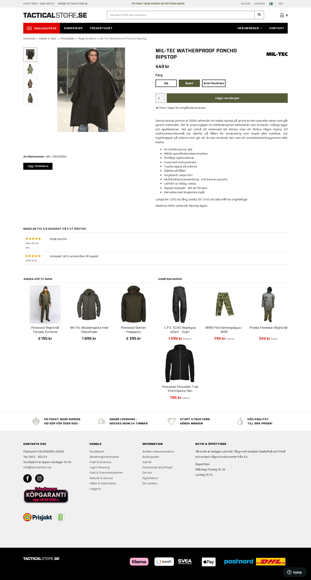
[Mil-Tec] (277, 54)
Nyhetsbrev (150, 478)
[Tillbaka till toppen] (282, 574)
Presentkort (101, 28)
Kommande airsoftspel (157, 467)
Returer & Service (101, 478)
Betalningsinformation (104, 456)
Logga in (259, 3)
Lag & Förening (99, 467)
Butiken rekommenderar (158, 451)
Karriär (147, 462)
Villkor (245, 3)
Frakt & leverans (100, 462)
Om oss (147, 472)
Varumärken (248, 28)
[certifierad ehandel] (60, 517)
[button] (259, 15)
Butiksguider (150, 456)
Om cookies (149, 483)
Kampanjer (73, 28)
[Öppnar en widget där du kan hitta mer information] (294, 572)
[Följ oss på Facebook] (27, 478)
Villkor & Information (102, 483)
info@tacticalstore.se (37, 467)
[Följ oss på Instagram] (39, 478)
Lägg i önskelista (38, 166)
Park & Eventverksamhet (106, 472)
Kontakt (276, 28)
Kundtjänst (96, 451)
